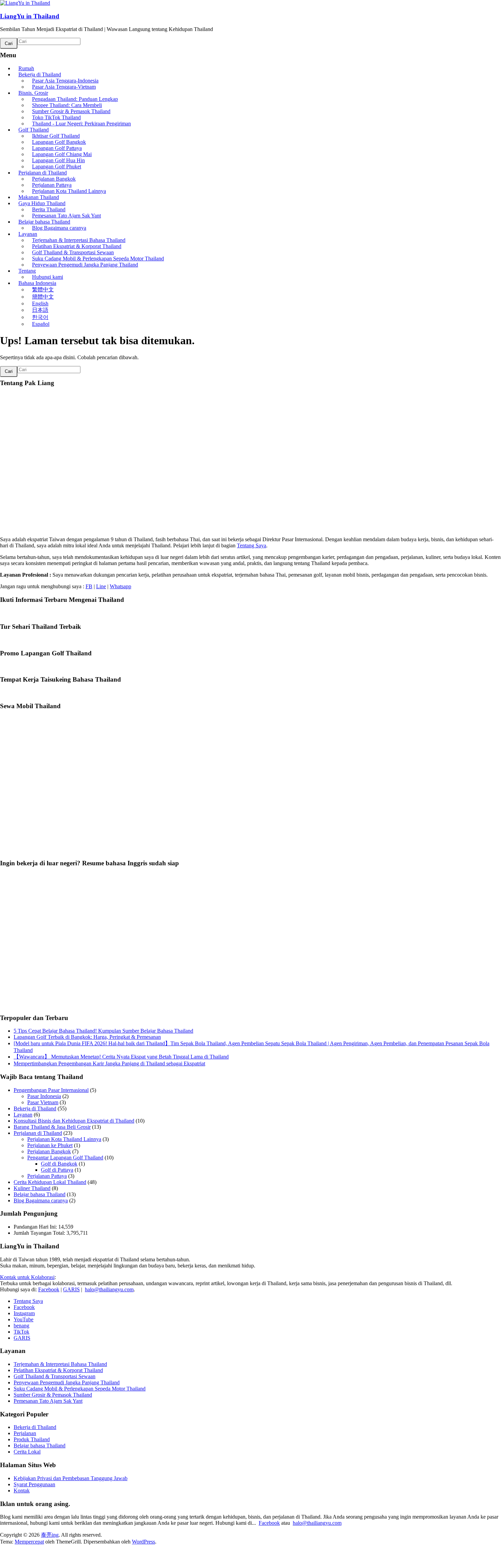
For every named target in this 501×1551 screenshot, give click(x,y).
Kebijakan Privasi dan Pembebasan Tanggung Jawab (70, 1478)
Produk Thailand (32, 1439)
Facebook (48, 1289)
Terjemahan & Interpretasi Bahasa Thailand (60, 1364)
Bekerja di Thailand (35, 1108)
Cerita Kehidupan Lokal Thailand (50, 1182)
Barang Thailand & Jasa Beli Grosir (52, 1127)
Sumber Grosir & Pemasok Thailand (53, 1395)
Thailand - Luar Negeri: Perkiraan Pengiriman (81, 123)
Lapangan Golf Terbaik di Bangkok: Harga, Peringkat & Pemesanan (87, 1037)
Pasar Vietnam (42, 1102)
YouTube (23, 1319)
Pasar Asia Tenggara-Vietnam (64, 87)
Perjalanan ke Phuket (50, 1145)
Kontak (22, 1490)
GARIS (71, 1289)
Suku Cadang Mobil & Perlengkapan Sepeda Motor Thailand (80, 1389)
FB (89, 586)
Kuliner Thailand (32, 1188)
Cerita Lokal (27, 1452)
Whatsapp (120, 586)
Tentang (27, 271)
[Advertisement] (204, 787)
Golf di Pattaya (57, 1170)
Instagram (24, 1313)
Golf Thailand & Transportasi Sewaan (54, 1376)
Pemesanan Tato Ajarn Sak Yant (48, 1401)
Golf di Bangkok (59, 1164)
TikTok (21, 1332)
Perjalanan (25, 1433)
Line (101, 586)
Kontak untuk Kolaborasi (27, 1277)
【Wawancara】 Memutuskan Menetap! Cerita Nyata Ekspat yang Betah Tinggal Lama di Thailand (121, 1057)
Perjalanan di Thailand (38, 1133)
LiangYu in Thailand (29, 16)
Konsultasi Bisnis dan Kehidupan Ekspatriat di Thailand (74, 1121)
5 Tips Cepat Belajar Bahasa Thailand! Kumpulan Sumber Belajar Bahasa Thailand (103, 1031)
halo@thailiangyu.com (109, 1289)
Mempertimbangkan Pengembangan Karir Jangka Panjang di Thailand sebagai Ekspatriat (109, 1063)
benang (21, 1325)
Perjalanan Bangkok (49, 1151)
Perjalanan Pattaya (47, 1176)
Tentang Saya (251, 545)
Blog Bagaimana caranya (59, 228)
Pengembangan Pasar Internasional (51, 1090)
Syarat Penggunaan (34, 1484)
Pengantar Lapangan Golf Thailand (65, 1157)
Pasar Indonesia (44, 1096)
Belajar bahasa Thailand (39, 1194)
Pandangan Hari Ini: (36, 1227)
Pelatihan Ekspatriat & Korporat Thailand (58, 1370)
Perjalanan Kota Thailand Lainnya (69, 191)
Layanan (23, 1114)
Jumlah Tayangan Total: (40, 1233)
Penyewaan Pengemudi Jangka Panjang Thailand (85, 265)
